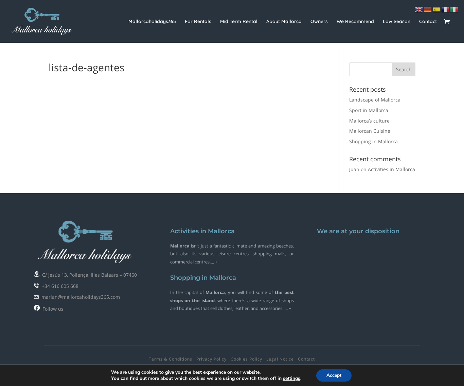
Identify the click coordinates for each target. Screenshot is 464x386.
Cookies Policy (246, 359)
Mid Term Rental (238, 21)
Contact (428, 21)
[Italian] (454, 9)
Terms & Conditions (170, 359)
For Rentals (198, 21)
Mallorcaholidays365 (152, 21)
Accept (333, 375)
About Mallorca (284, 21)
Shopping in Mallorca (373, 141)
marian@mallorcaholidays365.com (79, 297)
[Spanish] (436, 9)
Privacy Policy (211, 359)
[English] (419, 9)
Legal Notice (280, 359)
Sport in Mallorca (368, 110)
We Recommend (355, 21)
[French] (445, 9)
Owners (319, 21)
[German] (428, 9)
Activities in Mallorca (391, 169)
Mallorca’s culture (369, 120)
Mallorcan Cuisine (369, 131)
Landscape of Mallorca (374, 99)
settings (291, 378)
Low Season (396, 21)
